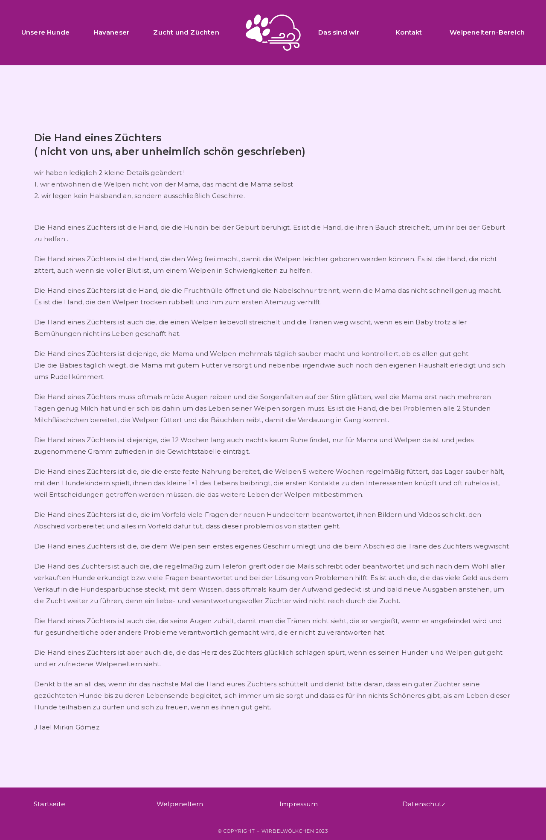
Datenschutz (423, 804)
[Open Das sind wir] (365, 33)
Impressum (298, 804)
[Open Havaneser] (134, 33)
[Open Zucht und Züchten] (224, 33)
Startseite (49, 804)
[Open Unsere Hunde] (75, 33)
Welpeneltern (180, 804)
